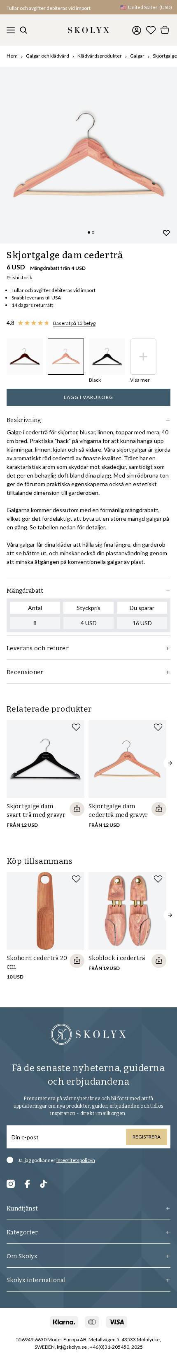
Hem (12, 56)
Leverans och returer (38, 648)
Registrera (147, 1137)
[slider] (88, 155)
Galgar (137, 56)
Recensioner (25, 672)
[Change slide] (89, 232)
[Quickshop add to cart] (77, 809)
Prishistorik (19, 277)
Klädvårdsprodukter (99, 56)
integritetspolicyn (75, 1160)
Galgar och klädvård (47, 56)
